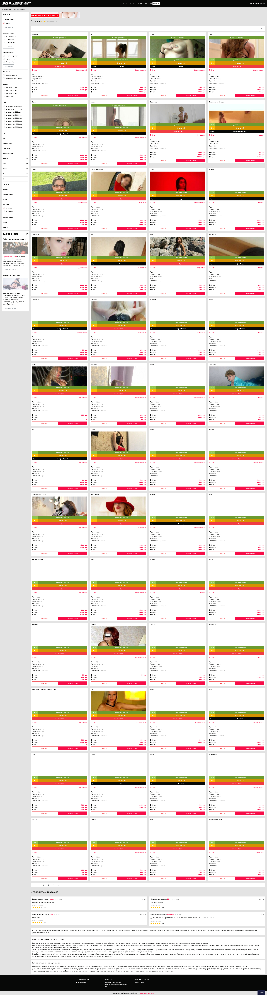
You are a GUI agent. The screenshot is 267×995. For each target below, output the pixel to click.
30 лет (159, 601)
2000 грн (83, 220)
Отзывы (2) (122, 130)
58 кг (96, 668)
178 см (216, 532)
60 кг (155, 343)
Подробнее (44, 95)
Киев (155, 3)
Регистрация (260, 3)
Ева (210, 34)
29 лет (41, 341)
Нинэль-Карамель (215, 819)
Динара (93, 754)
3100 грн (143, 285)
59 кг (37, 213)
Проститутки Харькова (145, 993)
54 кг (214, 798)
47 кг (214, 81)
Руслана (94, 299)
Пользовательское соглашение (116, 984)
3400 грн (142, 545)
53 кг (96, 81)
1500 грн (143, 480)
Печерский (83, 137)
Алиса (152, 429)
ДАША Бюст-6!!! (97, 169)
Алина (34, 364)
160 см (98, 597)
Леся (152, 754)
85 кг (214, 408)
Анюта (152, 559)
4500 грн (83, 545)
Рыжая (44, 151)
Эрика (34, 102)
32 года (41, 211)
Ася (210, 689)
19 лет (218, 211)
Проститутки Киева (10, 257)
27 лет (218, 471)
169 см (216, 467)
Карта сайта (139, 982)
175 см (157, 467)
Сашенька (35, 299)
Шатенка (221, 83)
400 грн (84, 675)
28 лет (159, 144)
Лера (211, 559)
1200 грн (143, 350)
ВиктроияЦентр (37, 559)
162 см (216, 727)
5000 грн (201, 152)
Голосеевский (82, 332)
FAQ (106, 987)
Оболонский (82, 202)
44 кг (37, 668)
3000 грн (83, 87)
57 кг (96, 538)
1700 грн (261, 152)
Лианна (93, 819)
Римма (152, 624)
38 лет (41, 79)
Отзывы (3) (181, 128)
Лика (92, 689)
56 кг (37, 278)
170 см (98, 207)
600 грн (202, 675)
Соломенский (141, 202)
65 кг (37, 81)
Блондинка (163, 83)
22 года (159, 211)
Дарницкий (201, 267)
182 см (157, 532)
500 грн (202, 285)
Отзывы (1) (63, 261)
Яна (210, 494)
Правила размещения (113, 982)
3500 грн (261, 87)
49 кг (96, 148)
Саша (152, 169)
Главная (125, 3)
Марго (211, 169)
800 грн (143, 220)
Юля (151, 234)
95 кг (37, 538)
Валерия (35, 624)
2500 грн (201, 87)
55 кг (155, 146)
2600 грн (83, 155)
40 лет (100, 341)
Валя (152, 819)
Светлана (35, 234)
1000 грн (202, 545)
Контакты (148, 3)
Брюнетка (45, 83)
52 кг (214, 343)
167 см (157, 857)
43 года (41, 731)
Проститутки (6, 9)
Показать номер (73, 95)
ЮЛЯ (92, 34)
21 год (159, 406)
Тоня (92, 559)
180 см (39, 402)
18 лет (100, 79)
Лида (34, 169)
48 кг (214, 146)
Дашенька (213, 234)
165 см (98, 532)
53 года (159, 666)
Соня (152, 34)
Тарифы (139, 3)
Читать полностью (10, 269)
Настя (211, 299)
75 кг (155, 668)
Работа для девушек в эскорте (14, 239)
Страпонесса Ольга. (39, 494)
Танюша (35, 34)
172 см (157, 402)
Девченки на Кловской (217, 102)
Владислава (95, 494)
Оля (33, 754)
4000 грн (201, 740)
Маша (93, 102)
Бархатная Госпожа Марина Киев (44, 689)
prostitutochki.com (16, 3)
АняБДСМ (212, 624)
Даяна (93, 429)
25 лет (41, 276)
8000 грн (260, 610)
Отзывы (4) (63, 63)
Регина (93, 624)
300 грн (261, 415)
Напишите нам (81, 982)
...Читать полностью (208, 918)
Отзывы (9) (240, 128)
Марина (94, 364)
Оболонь (202, 592)
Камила (212, 429)
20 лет (41, 146)
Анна (152, 364)
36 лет (218, 861)
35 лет (159, 731)
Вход (252, 3)
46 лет (218, 406)
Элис (152, 689)
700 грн (84, 805)
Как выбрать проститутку (12, 275)
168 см (216, 402)
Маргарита (213, 754)
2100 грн (84, 350)
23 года (218, 79)
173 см (98, 727)
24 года (218, 144)
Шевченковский (81, 70)
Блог (132, 3)
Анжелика (153, 299)
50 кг (37, 148)
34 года (218, 796)
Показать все (8, 27)
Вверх (261, 993)
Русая (102, 83)
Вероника (153, 102)
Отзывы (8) (63, 130)
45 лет (41, 536)
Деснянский (82, 267)
